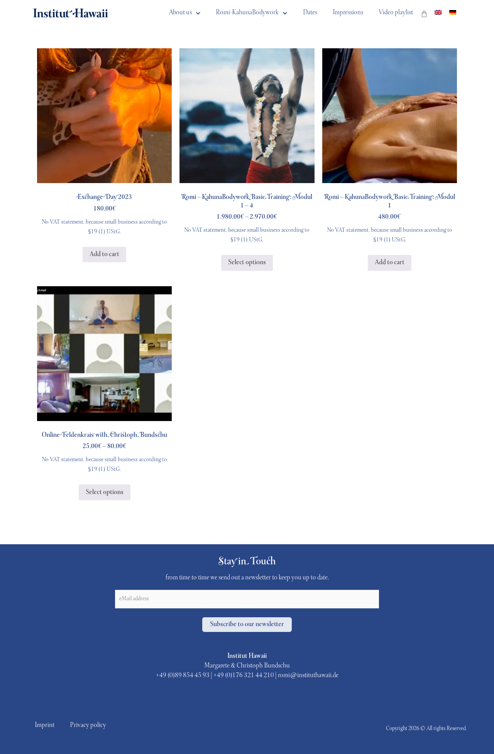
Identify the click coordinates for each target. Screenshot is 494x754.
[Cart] (424, 16)
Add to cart (104, 254)
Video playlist (396, 12)
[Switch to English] (438, 13)
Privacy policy (88, 725)
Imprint (44, 725)
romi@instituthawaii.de (308, 675)
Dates (310, 12)
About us (180, 12)
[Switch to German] (452, 13)
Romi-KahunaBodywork (247, 12)
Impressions (348, 12)
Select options (247, 262)
